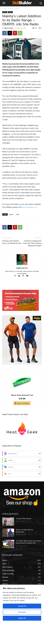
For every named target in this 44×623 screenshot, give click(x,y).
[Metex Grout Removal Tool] (22, 382)
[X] (9, 33)
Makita (17, 9)
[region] (22, 604)
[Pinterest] (15, 33)
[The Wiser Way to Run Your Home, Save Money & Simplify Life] (8, 544)
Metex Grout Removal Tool (22, 395)
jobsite (11, 214)
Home (4, 9)
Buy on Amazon (23, 403)
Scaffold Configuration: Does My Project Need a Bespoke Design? (32, 243)
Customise (22, 612)
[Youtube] (28, 276)
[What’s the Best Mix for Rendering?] (8, 533)
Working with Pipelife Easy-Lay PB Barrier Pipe (12, 242)
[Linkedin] (20, 276)
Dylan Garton (8, 28)
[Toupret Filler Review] (8, 522)
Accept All (22, 606)
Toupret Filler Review (23, 519)
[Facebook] (4, 33)
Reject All (22, 618)
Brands (10, 9)
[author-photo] (22, 265)
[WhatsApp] (20, 33)
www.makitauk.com (29, 207)
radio (17, 214)
